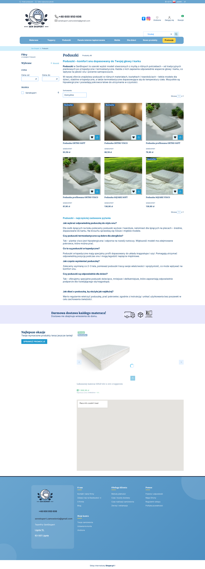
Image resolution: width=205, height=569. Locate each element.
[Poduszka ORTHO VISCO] (123, 122)
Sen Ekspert (35, 48)
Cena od (25, 75)
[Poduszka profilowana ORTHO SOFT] (165, 122)
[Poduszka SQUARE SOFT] (123, 176)
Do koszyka (97, 137)
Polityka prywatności (154, 505)
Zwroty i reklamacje (119, 505)
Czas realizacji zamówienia (122, 502)
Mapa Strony (151, 498)
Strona (174, 96)
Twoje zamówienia (85, 522)
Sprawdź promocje (34, 341)
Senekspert (31, 93)
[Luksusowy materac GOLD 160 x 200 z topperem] (106, 356)
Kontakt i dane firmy (85, 494)
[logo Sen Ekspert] (52, 497)
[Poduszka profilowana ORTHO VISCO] (82, 176)
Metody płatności (118, 494)
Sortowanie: (67, 90)
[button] (176, 34)
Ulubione (81, 530)
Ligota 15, (39, 530)
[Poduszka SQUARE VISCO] (165, 176)
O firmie (80, 502)
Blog (79, 505)
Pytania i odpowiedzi (154, 494)
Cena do (46, 75)
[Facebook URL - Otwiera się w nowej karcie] (144, 19)
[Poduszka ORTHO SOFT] (82, 122)
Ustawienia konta (84, 526)
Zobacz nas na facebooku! (88, 498)
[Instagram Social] (148, 19)
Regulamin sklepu (153, 502)
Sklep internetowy (102, 566)
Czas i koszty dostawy (120, 498)
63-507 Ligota (42, 535)
